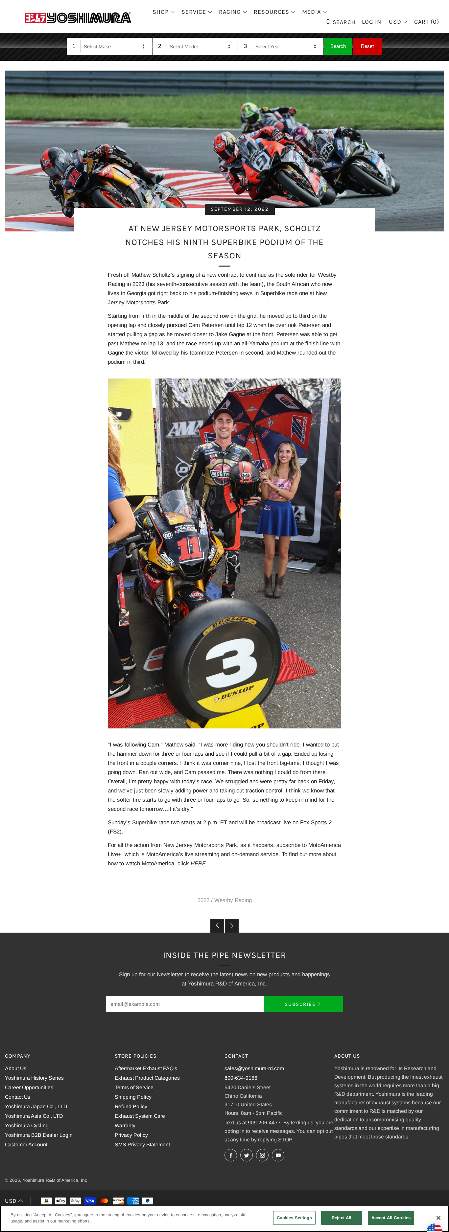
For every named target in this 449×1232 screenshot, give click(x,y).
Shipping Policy (133, 1097)
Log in (371, 21)
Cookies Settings (294, 1217)
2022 (203, 900)
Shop (161, 11)
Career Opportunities (29, 1087)
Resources (271, 11)
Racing (230, 11)
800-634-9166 (241, 1078)
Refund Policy (131, 1106)
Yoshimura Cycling (27, 1125)
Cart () (426, 21)
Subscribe (300, 1004)
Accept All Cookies (391, 1217)
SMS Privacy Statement (142, 1144)
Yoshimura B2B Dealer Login (39, 1135)
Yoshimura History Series (34, 1078)
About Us (15, 1068)
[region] (224, 1218)
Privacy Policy (131, 1135)
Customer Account (26, 1144)
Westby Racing (233, 900)
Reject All (341, 1217)
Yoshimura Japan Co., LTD (36, 1106)
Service (193, 11)
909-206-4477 (264, 1122)
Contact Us (17, 1097)
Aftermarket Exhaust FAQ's (146, 1068)
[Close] (438, 1218)
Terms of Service (134, 1087)
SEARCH (343, 21)
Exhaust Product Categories (147, 1078)
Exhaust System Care (140, 1116)
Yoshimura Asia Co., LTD (34, 1116)
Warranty (125, 1125)
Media (311, 11)
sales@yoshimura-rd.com (254, 1068)
